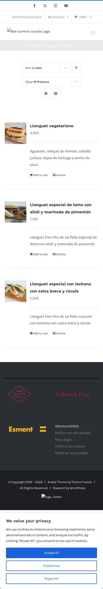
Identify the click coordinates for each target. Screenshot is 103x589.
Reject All (51, 579)
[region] (51, 551)
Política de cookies (70, 446)
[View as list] (55, 93)
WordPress (77, 488)
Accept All (51, 553)
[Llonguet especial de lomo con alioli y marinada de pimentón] (15, 212)
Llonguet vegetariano (51, 126)
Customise (51, 566)
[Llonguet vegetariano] (15, 133)
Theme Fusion (82, 482)
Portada (35, 46)
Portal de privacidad (71, 453)
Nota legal (63, 439)
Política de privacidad (72, 433)
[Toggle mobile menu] (93, 32)
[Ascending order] (76, 68)
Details (60, 175)
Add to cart (40, 175)
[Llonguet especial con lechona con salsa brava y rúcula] (15, 291)
